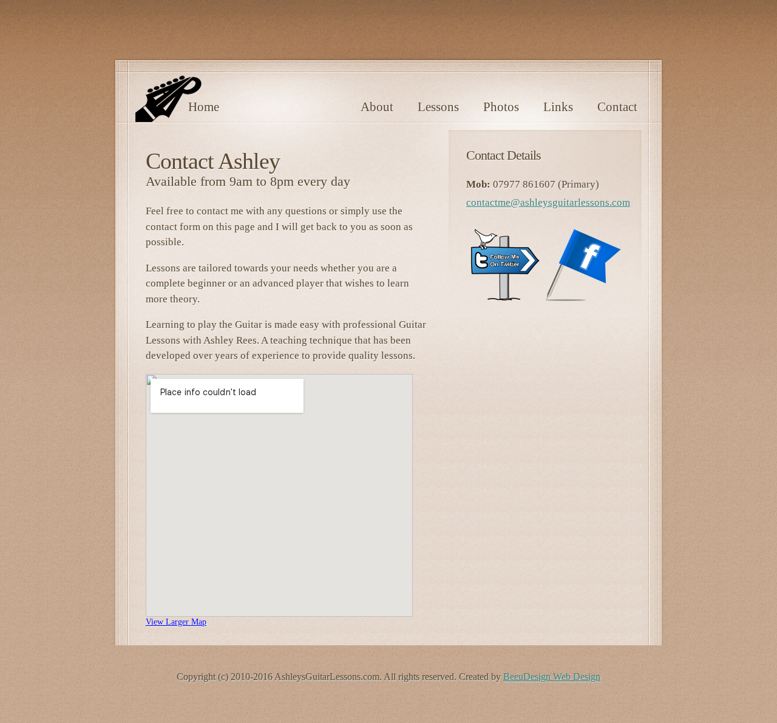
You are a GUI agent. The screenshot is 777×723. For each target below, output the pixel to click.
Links (558, 107)
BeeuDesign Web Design (551, 676)
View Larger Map (176, 621)
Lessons (438, 107)
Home (203, 107)
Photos (501, 107)
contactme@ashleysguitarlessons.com (548, 202)
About (377, 107)
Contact (617, 107)
